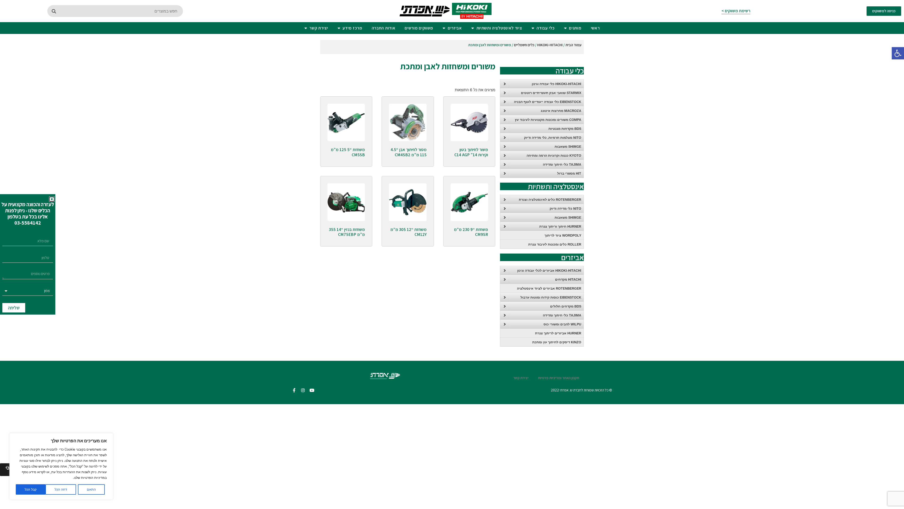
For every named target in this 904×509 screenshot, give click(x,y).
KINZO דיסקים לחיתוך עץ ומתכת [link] (556, 342)
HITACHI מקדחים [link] (568, 279)
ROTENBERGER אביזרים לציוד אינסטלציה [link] (549, 288)
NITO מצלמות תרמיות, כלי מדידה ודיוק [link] (552, 138)
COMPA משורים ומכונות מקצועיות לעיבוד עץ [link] (548, 120)
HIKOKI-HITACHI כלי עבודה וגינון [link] (556, 84)
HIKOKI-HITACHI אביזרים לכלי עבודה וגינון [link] (549, 270)
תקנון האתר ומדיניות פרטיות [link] (558, 377)
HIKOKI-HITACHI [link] (550, 44)
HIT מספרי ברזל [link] (569, 173)
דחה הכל (61, 489)
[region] (61, 466)
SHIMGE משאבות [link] (568, 146)
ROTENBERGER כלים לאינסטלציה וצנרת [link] (550, 199)
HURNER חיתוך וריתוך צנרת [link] (560, 226)
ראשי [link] (595, 28)
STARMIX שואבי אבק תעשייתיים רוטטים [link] (551, 93)
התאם (91, 489)
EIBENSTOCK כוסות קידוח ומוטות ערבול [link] (551, 297)
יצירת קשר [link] (318, 28)
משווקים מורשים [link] (419, 28)
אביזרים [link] (455, 28)
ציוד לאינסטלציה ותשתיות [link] (499, 28)
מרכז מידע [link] (352, 28)
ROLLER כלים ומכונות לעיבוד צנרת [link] (554, 244)
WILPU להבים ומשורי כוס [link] (562, 324)
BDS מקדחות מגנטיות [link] (565, 129)
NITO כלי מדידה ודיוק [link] (565, 208)
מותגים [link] (575, 28)
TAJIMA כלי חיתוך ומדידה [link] (562, 164)
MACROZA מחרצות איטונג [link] (561, 111)
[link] (898, 53)
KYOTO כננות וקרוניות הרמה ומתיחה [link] (554, 155)
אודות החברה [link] (384, 28)
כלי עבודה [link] (545, 28)
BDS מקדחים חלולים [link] (565, 306)
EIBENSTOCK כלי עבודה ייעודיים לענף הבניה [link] (547, 102)
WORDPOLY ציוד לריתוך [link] (563, 235)
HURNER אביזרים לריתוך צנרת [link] (558, 333)
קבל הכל (30, 489)
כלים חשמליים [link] (524, 44)
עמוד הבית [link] (573, 44)
